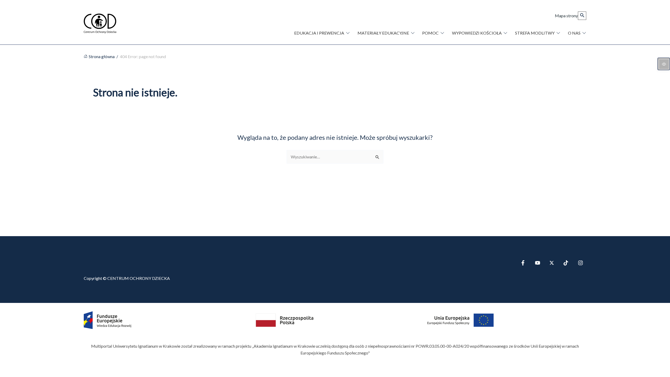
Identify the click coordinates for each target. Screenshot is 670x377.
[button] (582, 16)
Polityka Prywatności (103, 364)
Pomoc (430, 32)
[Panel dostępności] (663, 64)
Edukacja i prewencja (319, 32)
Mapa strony (566, 15)
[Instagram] (580, 263)
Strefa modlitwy (535, 32)
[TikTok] (566, 263)
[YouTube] (537, 263)
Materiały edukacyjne (383, 32)
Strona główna (102, 56)
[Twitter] (551, 263)
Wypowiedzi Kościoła (477, 32)
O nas (574, 32)
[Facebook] (523, 263)
